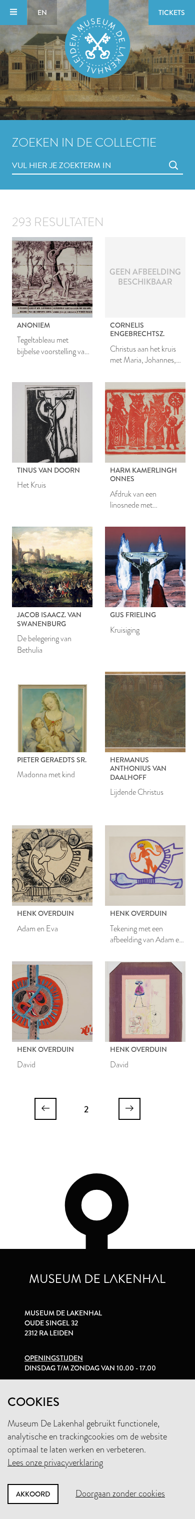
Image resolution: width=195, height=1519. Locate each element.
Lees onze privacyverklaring (55, 1462)
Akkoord (33, 1494)
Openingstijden (53, 1358)
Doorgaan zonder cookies (120, 1493)
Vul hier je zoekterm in (43, 154)
